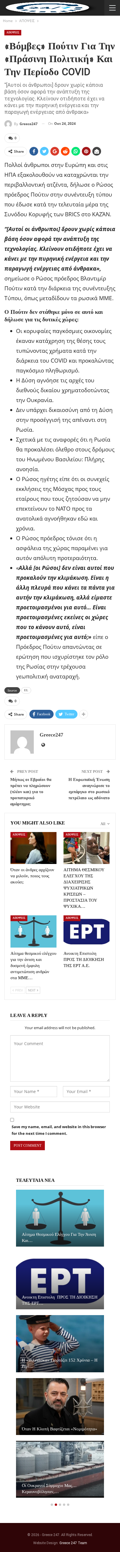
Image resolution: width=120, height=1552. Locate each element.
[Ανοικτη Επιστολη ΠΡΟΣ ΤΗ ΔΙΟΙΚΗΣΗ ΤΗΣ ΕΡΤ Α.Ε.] (86, 931)
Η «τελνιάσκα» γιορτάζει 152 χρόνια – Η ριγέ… (60, 1363)
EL (26, 690)
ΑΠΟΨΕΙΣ (12, 32)
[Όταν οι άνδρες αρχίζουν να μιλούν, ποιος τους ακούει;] (33, 848)
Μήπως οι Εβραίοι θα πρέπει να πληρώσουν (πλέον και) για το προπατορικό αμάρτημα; (30, 791)
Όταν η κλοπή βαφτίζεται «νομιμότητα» (59, 1429)
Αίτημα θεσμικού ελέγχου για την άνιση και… (59, 1237)
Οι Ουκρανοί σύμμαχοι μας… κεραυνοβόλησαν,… (49, 1488)
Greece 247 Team (73, 1543)
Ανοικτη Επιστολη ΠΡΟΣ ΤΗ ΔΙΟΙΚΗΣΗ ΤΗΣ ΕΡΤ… (60, 1300)
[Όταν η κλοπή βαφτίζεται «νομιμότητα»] (60, 1406)
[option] (60, 1347)
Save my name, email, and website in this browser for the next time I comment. (59, 1130)
